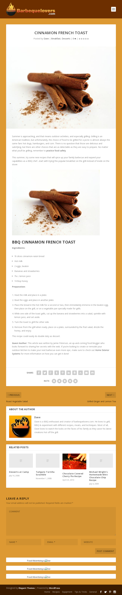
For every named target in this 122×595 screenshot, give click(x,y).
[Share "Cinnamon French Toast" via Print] (92, 373)
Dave (46, 38)
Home (47, 591)
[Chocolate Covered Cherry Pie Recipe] (74, 461)
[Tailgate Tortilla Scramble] (48, 461)
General (93, 591)
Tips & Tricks (81, 591)
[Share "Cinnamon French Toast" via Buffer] (75, 373)
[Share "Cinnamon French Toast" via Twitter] (45, 373)
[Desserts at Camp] (21, 461)
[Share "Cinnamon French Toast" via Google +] (51, 373)
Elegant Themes (27, 588)
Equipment (67, 591)
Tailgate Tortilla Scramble (45, 473)
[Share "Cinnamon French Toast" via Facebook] (39, 373)
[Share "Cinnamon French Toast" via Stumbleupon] (80, 373)
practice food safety (56, 150)
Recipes (56, 591)
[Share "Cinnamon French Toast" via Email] (86, 373)
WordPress (54, 588)
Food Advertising (35, 560)
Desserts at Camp (19, 472)
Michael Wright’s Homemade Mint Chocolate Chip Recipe (98, 476)
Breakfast (56, 38)
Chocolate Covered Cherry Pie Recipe (72, 475)
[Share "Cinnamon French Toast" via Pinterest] (63, 373)
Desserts (66, 38)
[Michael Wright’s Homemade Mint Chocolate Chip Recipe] (101, 461)
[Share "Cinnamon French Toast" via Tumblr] (57, 373)
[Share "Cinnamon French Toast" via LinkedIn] (69, 373)
